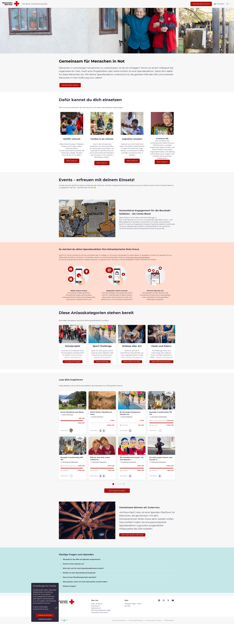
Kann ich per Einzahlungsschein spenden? (79, 577)
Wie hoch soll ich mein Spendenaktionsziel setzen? (83, 568)
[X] (168, 600)
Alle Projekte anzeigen (117, 490)
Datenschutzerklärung (119, 620)
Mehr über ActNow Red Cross (132, 535)
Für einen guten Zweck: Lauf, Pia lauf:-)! (160, 459)
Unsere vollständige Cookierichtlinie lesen (40, 608)
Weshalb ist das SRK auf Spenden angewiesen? (81, 559)
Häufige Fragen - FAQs (133, 604)
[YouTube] (173, 600)
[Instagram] (164, 600)
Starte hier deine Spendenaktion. (138, 257)
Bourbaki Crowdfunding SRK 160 (72, 459)
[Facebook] (159, 600)
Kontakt (128, 606)
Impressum (95, 606)
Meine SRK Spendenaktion (161, 362)
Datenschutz (96, 608)
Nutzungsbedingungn (136, 620)
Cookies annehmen (45, 615)
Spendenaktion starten (201, 4)
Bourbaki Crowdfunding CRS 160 (160, 413)
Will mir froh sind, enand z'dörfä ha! (100, 459)
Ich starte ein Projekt (72, 362)
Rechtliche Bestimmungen (101, 610)
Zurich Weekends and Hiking (72, 412)
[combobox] (228, 3)
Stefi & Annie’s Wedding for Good (101, 413)
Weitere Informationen (72, 357)
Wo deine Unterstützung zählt (34, 4)
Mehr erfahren (71, 161)
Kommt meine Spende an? (73, 564)
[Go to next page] (124, 484)
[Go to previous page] (110, 484)
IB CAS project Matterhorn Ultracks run (130, 413)
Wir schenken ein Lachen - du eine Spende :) (132, 459)
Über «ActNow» (97, 604)
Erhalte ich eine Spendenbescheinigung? (79, 573)
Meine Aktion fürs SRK (132, 362)
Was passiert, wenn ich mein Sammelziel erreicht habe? (84, 582)
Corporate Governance (99, 612)
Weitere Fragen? (69, 586)
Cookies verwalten (45, 619)
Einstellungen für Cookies (153, 620)
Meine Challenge (102, 362)
